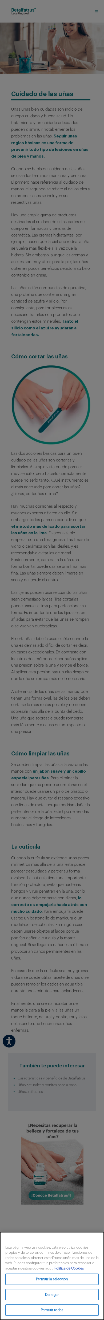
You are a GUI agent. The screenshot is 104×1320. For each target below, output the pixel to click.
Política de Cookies (69, 1268)
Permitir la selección (52, 1279)
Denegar (52, 1294)
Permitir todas (52, 1310)
